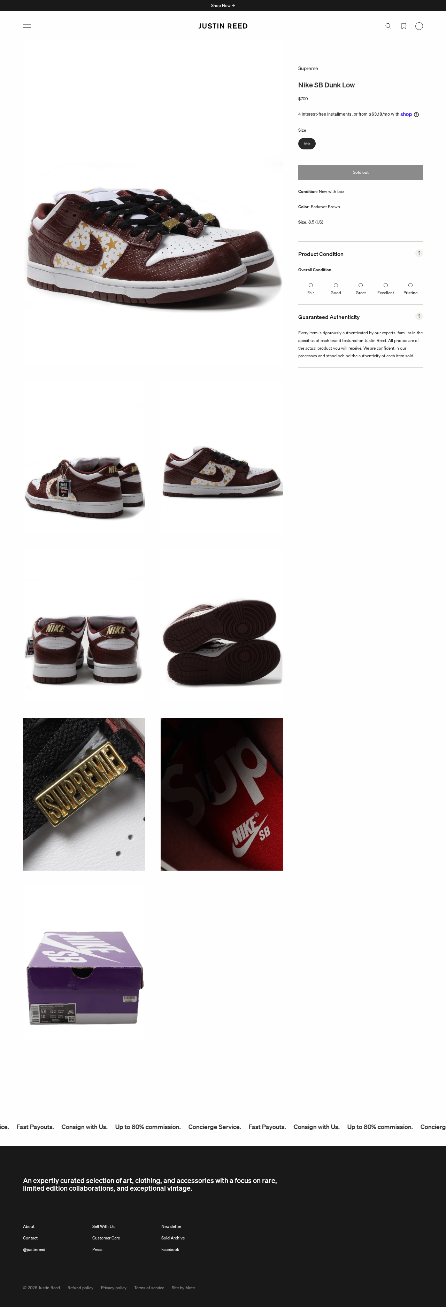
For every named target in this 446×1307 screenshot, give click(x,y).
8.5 (310, 144)
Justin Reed (49, 1287)
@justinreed (34, 1249)
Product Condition (321, 253)
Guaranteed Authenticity (329, 316)
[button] (27, 26)
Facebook (170, 1249)
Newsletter (171, 1226)
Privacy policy (113, 1287)
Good (336, 292)
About (28, 1226)
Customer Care (106, 1238)
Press (97, 1249)
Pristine (410, 292)
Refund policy (80, 1287)
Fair (310, 292)
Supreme (308, 68)
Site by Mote (183, 1287)
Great (361, 292)
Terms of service (149, 1287)
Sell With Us (103, 1226)
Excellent (385, 292)
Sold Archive (173, 1238)
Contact (30, 1238)
